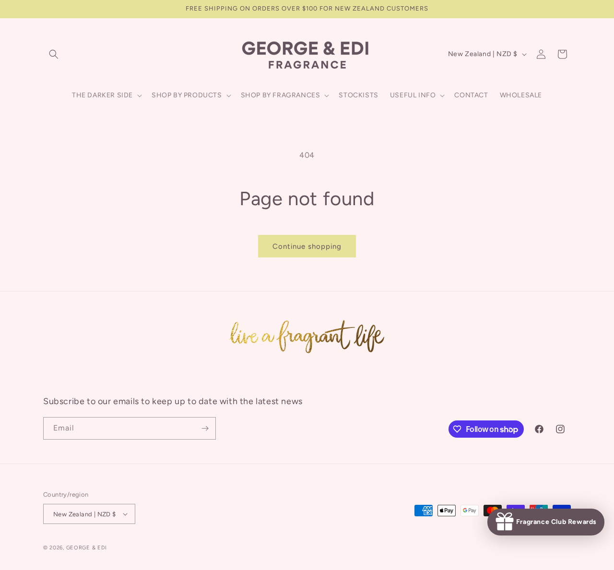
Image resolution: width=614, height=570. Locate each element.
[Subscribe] (204, 428)
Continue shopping (307, 246)
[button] (53, 54)
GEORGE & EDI (86, 548)
